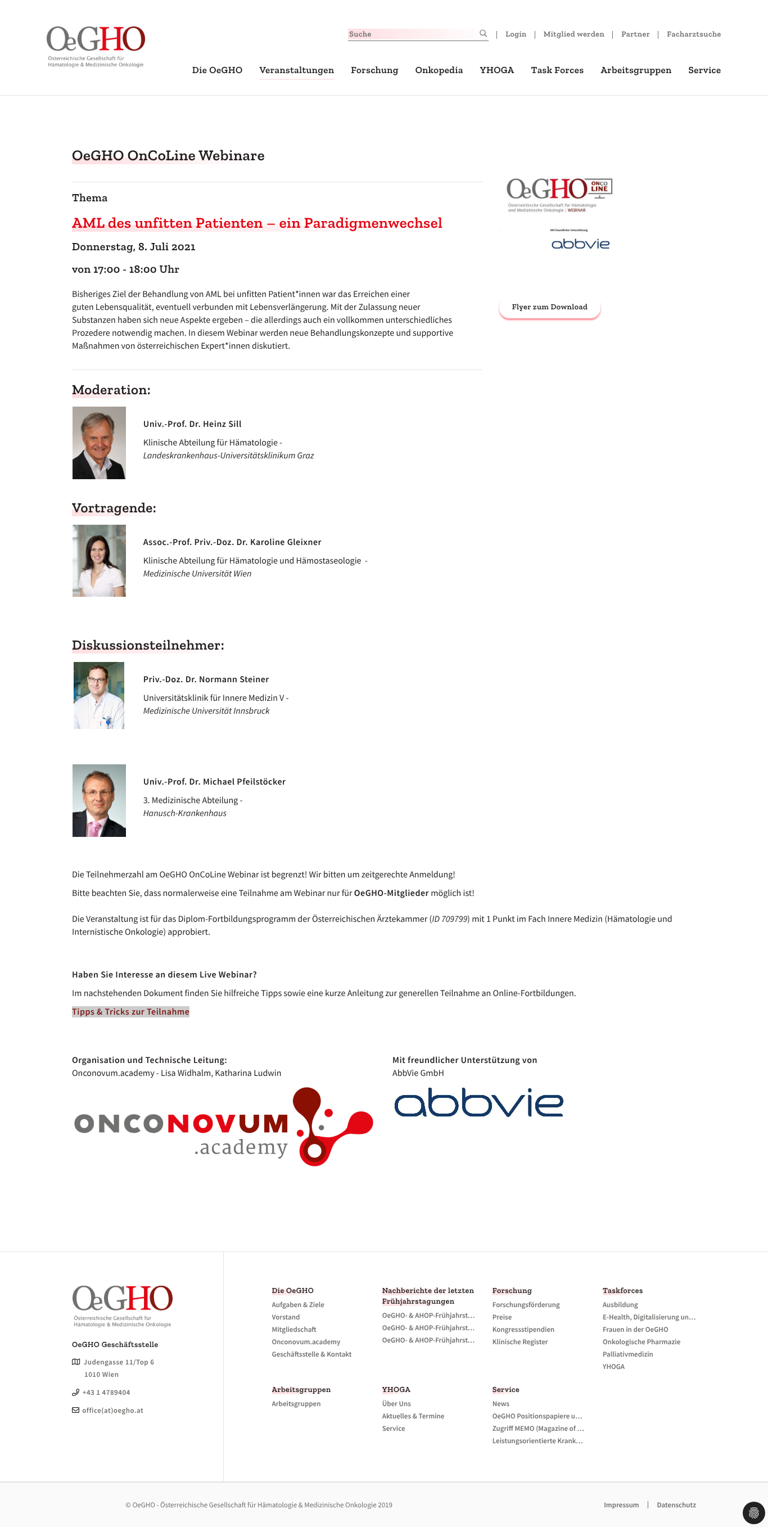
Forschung (375, 70)
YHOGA (497, 70)
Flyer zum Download (550, 307)
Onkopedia (439, 70)
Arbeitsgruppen (635, 70)
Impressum (621, 1505)
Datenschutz (676, 1505)
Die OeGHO (217, 70)
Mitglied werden (574, 34)
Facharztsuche (694, 34)
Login (516, 34)
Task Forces (557, 70)
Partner (635, 34)
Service (705, 70)
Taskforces (623, 1290)
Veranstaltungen (296, 70)
